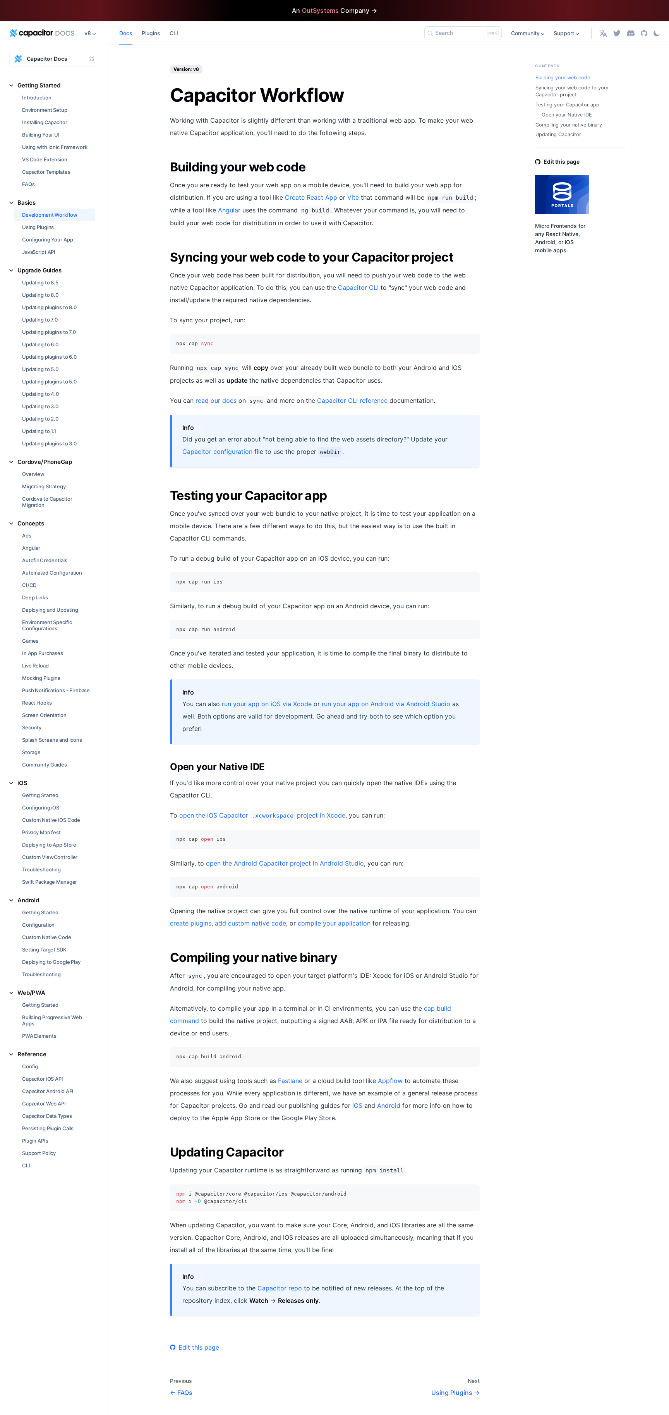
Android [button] (28, 900)
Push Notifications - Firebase (56, 690)
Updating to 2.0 (40, 419)
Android (388, 1105)
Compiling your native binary (568, 125)
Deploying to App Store (49, 845)
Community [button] (525, 33)
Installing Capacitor (44, 122)
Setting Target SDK (44, 949)
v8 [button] (87, 33)
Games (30, 641)
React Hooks (37, 703)
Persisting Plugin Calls (48, 1128)
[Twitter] (617, 33)
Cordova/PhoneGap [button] (44, 461)
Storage (31, 752)
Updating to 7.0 (40, 320)
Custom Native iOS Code (51, 820)
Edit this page (198, 1347)
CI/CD (29, 585)
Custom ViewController (49, 857)
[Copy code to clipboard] (470, 343)
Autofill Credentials (44, 560)
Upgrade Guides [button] (39, 270)
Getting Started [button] (38, 85)
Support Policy (39, 1153)
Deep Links (35, 597)
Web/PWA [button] (31, 992)
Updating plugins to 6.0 (49, 357)
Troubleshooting (41, 869)
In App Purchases (42, 653)
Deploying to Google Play (51, 962)
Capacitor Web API (44, 1103)
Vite (353, 197)
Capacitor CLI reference (352, 400)
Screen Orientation (44, 715)
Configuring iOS (40, 807)
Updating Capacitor (558, 134)
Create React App (311, 197)
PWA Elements (39, 1036)
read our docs (216, 400)
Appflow (390, 1081)
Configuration (38, 925)
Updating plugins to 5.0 (49, 381)
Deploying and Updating (50, 610)
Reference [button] (31, 1054)
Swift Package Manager (49, 882)
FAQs (28, 184)
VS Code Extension (44, 159)
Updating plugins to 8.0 (49, 307)
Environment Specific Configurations (47, 625)
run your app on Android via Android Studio (386, 704)
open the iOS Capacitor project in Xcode (262, 815)
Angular (31, 548)
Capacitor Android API (48, 1091)
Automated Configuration (52, 573)
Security (31, 727)
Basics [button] (26, 202)
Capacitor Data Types (47, 1116)
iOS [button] (22, 783)
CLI (26, 1165)
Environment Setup (44, 110)
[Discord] (631, 33)
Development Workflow (49, 215)
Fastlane (290, 1081)
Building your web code (562, 77)
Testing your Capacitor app (567, 105)
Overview (33, 474)
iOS (357, 1105)
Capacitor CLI (358, 287)
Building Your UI (41, 135)
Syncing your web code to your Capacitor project (572, 91)
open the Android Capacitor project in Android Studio (285, 863)
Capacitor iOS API (42, 1079)
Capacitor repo (279, 1288)
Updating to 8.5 (40, 282)
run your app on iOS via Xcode (267, 704)
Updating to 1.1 (39, 431)
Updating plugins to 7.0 (49, 332)
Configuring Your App (47, 239)
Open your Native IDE (567, 115)
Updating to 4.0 (40, 394)
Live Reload (35, 665)
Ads (26, 535)
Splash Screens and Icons (52, 740)
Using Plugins (38, 227)
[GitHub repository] (644, 33)
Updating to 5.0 (40, 369)
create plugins (190, 923)
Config (30, 1066)
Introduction (36, 97)
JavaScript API (38, 252)
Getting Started (40, 795)
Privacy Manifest (41, 832)
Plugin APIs (35, 1141)
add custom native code (250, 923)
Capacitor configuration (217, 451)
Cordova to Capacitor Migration (47, 502)
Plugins (151, 33)
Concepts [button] (30, 523)
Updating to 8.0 (40, 295)
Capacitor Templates (46, 172)
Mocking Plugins (41, 678)
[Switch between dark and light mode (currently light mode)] (657, 33)
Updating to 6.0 (40, 344)
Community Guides (44, 764)
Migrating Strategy (44, 486)
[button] (603, 33)
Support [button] (564, 33)
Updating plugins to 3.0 (49, 443)
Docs (125, 33)
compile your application (334, 923)
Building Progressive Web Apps (52, 1020)
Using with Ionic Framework (54, 147)
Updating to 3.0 (40, 406)
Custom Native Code (46, 937)
